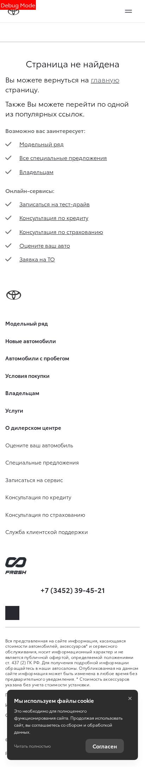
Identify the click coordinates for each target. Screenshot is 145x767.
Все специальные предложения (63, 157)
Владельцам (36, 171)
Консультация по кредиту (53, 217)
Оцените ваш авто (44, 245)
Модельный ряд (41, 144)
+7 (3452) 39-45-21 (72, 590)
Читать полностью (32, 746)
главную (105, 79)
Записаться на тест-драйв (54, 204)
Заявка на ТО (37, 259)
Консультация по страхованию (61, 231)
